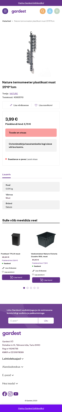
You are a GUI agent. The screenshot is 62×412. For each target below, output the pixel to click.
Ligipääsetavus (9, 399)
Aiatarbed (6, 20)
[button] (16, 277)
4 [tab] (34, 288)
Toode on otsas (17, 132)
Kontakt (6, 388)
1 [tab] (24, 288)
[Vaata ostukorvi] (57, 11)
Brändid (5, 403)
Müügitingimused (10, 380)
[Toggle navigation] (5, 11)
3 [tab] (31, 288)
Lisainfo (6, 174)
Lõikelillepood (8, 375)
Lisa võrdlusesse (21, 105)
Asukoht (6, 372)
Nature (14, 93)
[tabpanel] (16, 256)
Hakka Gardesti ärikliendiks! (31, 2)
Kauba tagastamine (11, 384)
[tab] (8, 174)
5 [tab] (38, 288)
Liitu (46, 320)
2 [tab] (27, 288)
